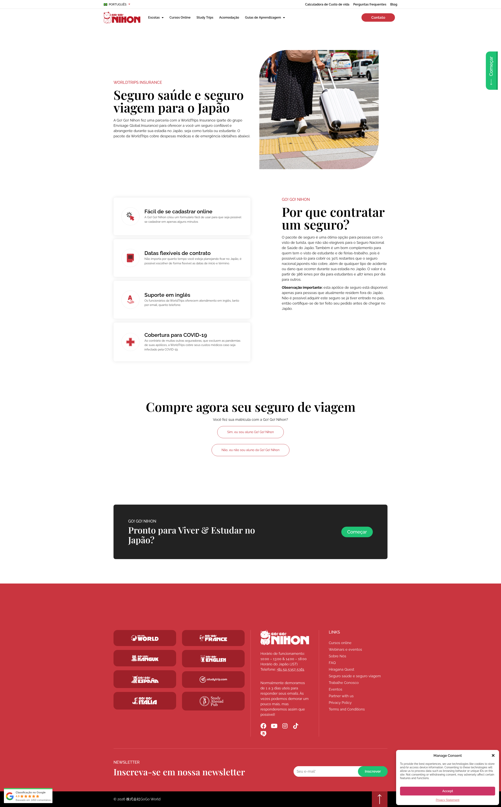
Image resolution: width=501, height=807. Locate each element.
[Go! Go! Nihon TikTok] (296, 726)
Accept (447, 791)
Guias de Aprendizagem (263, 17)
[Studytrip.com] (213, 638)
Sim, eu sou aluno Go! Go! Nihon (250, 432)
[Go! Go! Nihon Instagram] (285, 726)
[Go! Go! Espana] (144, 679)
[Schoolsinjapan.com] (213, 658)
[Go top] (379, 799)
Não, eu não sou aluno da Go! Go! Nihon (250, 450)
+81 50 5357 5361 (290, 669)
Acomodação (229, 17)
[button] (493, 755)
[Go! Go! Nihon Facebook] (263, 726)
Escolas (154, 17)
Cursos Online (180, 17)
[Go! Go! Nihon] (284, 637)
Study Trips (204, 17)
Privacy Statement (448, 800)
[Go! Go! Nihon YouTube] (274, 726)
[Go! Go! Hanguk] (144, 658)
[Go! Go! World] (144, 638)
